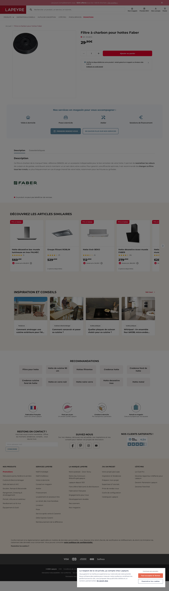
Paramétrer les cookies (151, 581)
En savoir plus (102, 581)
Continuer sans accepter (150, 571)
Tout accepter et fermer (150, 575)
